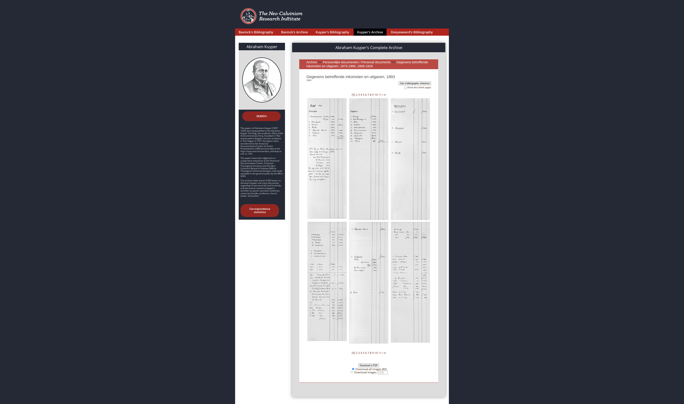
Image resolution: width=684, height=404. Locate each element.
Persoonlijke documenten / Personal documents (357, 62)
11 (380, 94)
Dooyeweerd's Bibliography (412, 32)
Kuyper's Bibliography (332, 32)
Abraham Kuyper (262, 46)
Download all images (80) (371, 369)
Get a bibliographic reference (415, 83)
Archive (311, 62)
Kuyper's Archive (370, 32)
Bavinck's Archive (294, 32)
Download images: (366, 372)
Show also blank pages (419, 87)
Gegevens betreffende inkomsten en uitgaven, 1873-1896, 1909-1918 (367, 64)
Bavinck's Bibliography (256, 32)
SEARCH (261, 116)
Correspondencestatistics (259, 210)
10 (376, 94)
